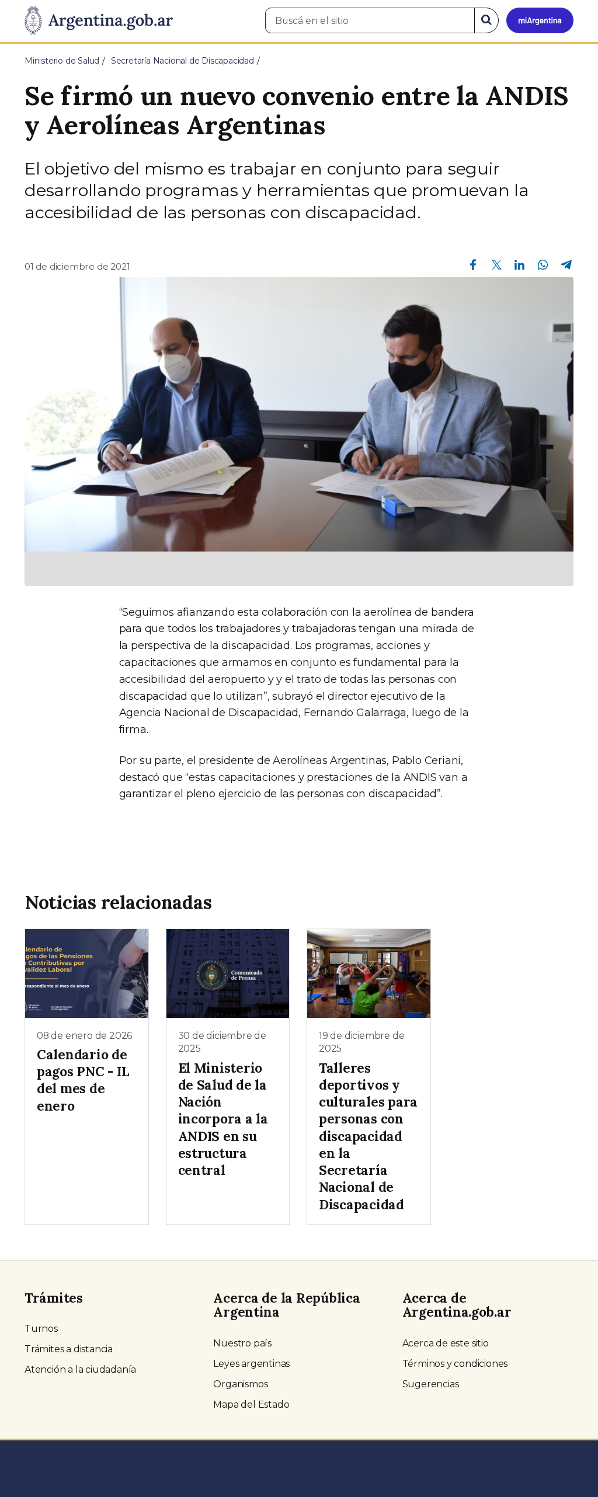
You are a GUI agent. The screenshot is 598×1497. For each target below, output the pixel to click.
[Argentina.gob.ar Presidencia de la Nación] (99, 21)
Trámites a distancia (69, 1349)
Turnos (41, 1328)
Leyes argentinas (251, 1363)
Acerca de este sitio (445, 1343)
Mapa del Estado (251, 1404)
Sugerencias (430, 1384)
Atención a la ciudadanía (80, 1369)
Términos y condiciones (455, 1363)
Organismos (240, 1384)
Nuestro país (242, 1343)
